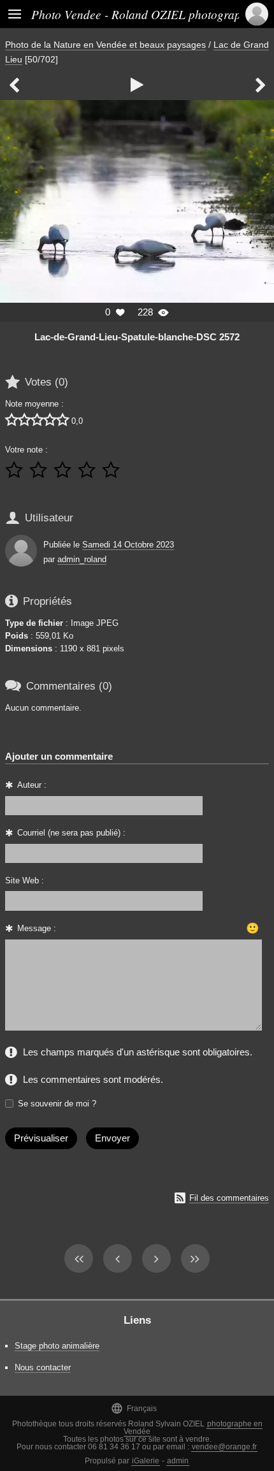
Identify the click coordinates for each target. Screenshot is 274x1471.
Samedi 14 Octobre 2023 (128, 544)
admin (178, 1461)
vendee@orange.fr (224, 1447)
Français (134, 1408)
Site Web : (24, 880)
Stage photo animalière (57, 1346)
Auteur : (32, 785)
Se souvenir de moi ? (57, 1103)
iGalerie (145, 1461)
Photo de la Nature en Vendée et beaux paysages (105, 45)
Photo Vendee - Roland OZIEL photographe (142, 14)
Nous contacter (43, 1367)
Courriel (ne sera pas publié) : (71, 832)
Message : (36, 928)
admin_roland (81, 559)
